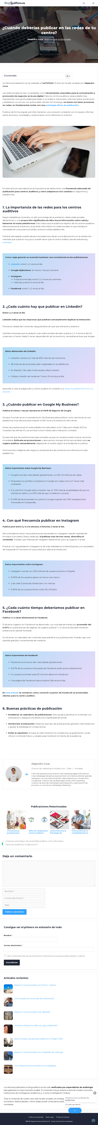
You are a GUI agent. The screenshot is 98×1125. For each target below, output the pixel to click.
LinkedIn (15, 264)
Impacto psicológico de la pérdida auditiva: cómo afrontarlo (34, 841)
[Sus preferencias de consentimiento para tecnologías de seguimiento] (2, 843)
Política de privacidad (36, 1117)
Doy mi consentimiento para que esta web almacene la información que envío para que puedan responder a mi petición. (46, 956)
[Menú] (93, 3)
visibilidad (7, 242)
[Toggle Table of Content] (66, 76)
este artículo (12, 692)
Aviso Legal (50, 1117)
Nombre (8, 935)
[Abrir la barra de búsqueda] (84, 3)
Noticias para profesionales (58, 39)
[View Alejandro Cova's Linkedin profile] (26, 774)
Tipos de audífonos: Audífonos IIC (22, 844)
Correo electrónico (13, 945)
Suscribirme (12, 962)
